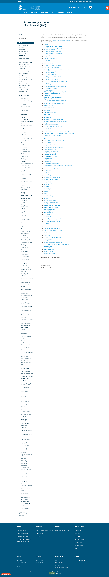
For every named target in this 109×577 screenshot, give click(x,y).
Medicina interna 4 (25, 350)
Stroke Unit (23, 490)
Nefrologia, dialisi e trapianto (25, 379)
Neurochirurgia (24, 391)
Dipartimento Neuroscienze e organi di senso (25, 67)
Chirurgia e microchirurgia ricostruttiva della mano (26, 193)
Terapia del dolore (25, 229)
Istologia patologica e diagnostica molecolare (26, 303)
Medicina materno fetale (27, 373)
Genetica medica (25, 259)
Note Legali (77, 533)
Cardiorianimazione (25, 154)
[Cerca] (90, 7)
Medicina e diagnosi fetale (25, 341)
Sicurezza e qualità (25, 488)
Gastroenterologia (25, 257)
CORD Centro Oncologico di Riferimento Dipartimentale (57, 92)
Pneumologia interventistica (24, 449)
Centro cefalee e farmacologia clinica (26, 166)
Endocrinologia (24, 247)
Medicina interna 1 (25, 345)
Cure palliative (24, 110)
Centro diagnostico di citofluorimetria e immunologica (56, 69)
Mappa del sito (77, 530)
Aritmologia (24, 147)
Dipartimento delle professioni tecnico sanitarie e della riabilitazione (26, 85)
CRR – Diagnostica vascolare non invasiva (56, 101)
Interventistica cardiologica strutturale (26, 294)
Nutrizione (23, 406)
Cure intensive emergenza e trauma (26, 223)
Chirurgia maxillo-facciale (25, 201)
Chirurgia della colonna (26, 174)
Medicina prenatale (48, 172)
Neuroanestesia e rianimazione (25, 388)
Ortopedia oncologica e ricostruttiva (26, 431)
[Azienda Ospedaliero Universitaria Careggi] (28, 7)
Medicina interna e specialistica (25, 113)
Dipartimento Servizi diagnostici (23, 74)
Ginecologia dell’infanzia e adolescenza (27, 279)
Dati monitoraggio (78, 545)
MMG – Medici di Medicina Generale (44, 530)
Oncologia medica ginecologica (25, 424)
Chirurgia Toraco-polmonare (25, 212)
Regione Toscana (21, 1)
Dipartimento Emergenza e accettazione (25, 54)
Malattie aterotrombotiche (50, 144)
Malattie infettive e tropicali (25, 328)
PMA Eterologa (47, 216)
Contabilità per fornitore (22, 533)
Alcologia (23, 117)
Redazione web (78, 542)
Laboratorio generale (26, 310)
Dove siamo (34, 12)
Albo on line (72, 1)
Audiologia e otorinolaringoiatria (25, 150)
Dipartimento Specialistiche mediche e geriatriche (25, 63)
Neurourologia (24, 404)
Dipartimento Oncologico (24, 71)
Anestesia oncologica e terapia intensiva (26, 139)
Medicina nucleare (25, 371)
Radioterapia (24, 476)
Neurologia (23, 396)
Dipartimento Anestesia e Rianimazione (25, 46)
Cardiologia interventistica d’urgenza (27, 162)
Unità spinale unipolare (49, 249)
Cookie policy (58, 573)
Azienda (25, 12)
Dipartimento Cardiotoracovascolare (24, 50)
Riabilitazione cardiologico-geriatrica (26, 484)
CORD (22, 226)
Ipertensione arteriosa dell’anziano (54, 123)
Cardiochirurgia (24, 156)
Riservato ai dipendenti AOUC (62, 530)
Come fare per (60, 12)
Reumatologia (24, 479)
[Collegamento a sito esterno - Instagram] (76, 7)
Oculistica (23, 409)
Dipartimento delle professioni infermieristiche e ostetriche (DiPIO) (26, 79)
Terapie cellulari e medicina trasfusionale (26, 494)
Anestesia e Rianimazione (24, 129)
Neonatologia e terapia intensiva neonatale (26, 384)
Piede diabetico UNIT (48, 214)
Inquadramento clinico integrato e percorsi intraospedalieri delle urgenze (60, 132)
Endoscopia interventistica (24, 250)
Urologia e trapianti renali (25, 216)
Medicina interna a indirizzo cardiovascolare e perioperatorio (27, 358)
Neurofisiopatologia (25, 394)
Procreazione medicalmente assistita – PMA (26, 454)
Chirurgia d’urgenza (25, 185)
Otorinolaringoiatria (25, 437)
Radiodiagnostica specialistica (25, 464)
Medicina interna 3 (25, 347)
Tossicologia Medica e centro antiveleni (26, 498)
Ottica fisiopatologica (26, 439)
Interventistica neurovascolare (24, 298)
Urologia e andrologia (26, 508)
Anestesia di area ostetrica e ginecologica (26, 125)
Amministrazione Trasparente (81, 1)
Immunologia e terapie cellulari (26, 285)
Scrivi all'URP (7, 574)
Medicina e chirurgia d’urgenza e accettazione (27, 337)
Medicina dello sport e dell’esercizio (26, 333)
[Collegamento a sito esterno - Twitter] (71, 7)
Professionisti (44, 12)
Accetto (52, 573)
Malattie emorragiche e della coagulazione (26, 324)
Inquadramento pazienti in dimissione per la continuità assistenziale (26, 100)
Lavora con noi (39, 533)
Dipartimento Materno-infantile (24, 59)
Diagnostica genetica (26, 240)
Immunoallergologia (25, 282)
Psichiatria (23, 458)
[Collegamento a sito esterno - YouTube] (74, 7)
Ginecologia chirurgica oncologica (26, 274)
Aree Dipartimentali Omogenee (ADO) (23, 90)
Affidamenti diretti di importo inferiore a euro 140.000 (24, 540)
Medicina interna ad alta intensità (27, 353)
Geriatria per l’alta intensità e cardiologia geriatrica (26, 269)
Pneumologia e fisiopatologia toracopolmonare (25, 443)
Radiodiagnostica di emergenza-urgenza (26, 468)
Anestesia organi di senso (25, 143)
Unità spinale (24, 506)
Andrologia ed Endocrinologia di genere (27, 120)
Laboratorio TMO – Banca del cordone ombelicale (57, 244)
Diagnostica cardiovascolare (25, 236)
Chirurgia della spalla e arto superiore (26, 182)
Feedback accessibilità (79, 539)
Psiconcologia (24, 461)
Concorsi (38, 536)
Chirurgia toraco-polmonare (50, 88)
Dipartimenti (37, 17)
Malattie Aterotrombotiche (25, 314)
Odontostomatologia (26, 414)
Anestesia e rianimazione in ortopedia (24, 134)
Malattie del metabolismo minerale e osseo (27, 319)
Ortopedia (23, 428)
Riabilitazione (24, 481)
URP (53, 12)
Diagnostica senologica (26, 242)
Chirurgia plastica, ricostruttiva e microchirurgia (25, 206)
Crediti (76, 548)
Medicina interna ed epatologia (26, 363)
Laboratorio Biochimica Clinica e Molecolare (26, 307)
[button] (107, 8)
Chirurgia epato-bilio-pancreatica (26, 188)
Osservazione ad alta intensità (26, 290)
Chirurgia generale (25, 198)
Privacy (90, 1)
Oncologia (23, 416)
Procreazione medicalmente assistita (52, 221)
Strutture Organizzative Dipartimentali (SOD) (24, 95)
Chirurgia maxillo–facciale (50, 85)
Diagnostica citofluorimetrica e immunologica (25, 106)
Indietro (22, 34)
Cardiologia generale (26, 159)
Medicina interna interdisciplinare (25, 367)
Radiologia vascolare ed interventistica (26, 473)
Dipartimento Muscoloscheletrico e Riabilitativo (24, 513)
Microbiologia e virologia (26, 376)
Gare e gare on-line (21, 530)
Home (18, 12)
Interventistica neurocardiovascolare (52, 137)
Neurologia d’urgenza (26, 399)
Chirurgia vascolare (25, 219)
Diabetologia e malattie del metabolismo (26, 232)
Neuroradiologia (25, 401)
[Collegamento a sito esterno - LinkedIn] (78, 7)
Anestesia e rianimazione (49, 49)
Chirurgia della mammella (24, 177)
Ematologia (23, 245)
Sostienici (69, 12)
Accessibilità (77, 536)
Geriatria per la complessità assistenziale (24, 263)
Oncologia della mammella (24, 420)
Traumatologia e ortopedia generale (25, 502)
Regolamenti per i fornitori (23, 536)
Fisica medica (24, 254)
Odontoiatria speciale (26, 411)
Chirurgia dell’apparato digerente (26, 171)
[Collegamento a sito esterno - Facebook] (69, 7)
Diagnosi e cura (30, 17)
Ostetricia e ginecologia (26, 434)
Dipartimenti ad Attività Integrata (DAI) (60, 40)
